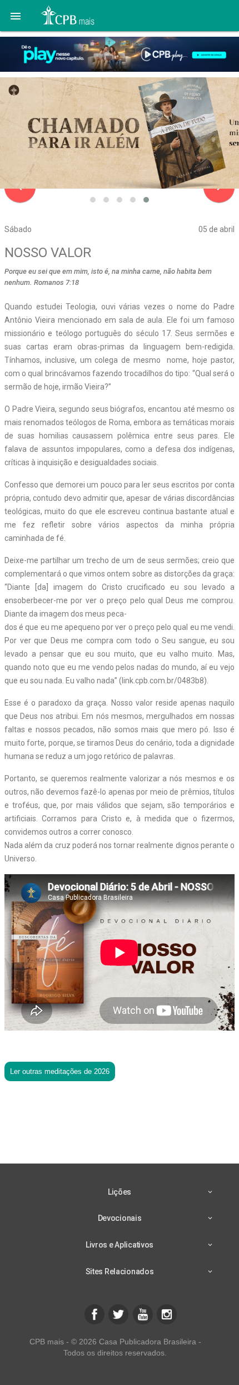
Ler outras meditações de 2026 (59, 1071)
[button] (15, 15)
